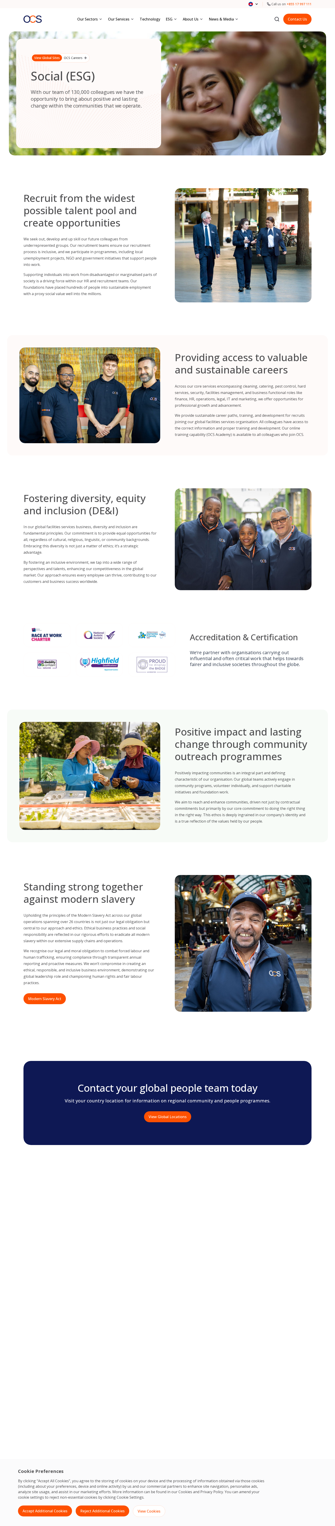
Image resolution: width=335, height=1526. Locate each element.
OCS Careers (58, 58)
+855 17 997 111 (299, 4)
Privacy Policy (211, 1491)
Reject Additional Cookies (102, 1510)
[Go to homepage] (32, 19)
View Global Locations (168, 1116)
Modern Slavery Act (44, 998)
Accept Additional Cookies (45, 1510)
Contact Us (297, 19)
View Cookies (149, 1511)
